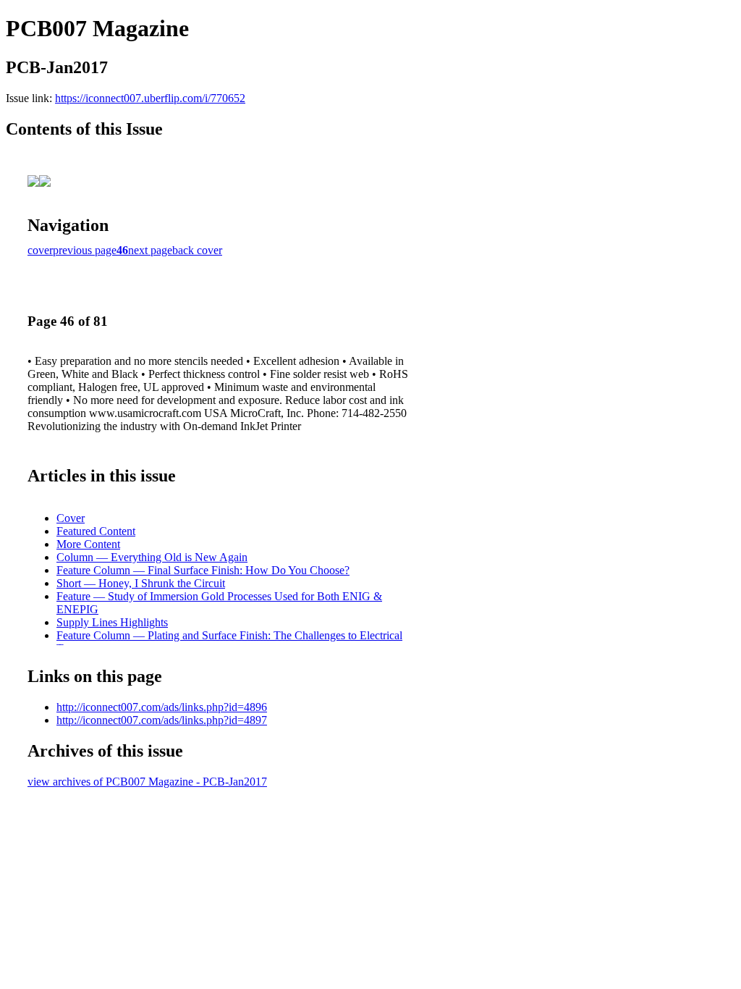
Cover (70, 518)
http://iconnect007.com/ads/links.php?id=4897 (161, 720)
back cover (197, 250)
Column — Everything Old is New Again (151, 557)
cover (40, 250)
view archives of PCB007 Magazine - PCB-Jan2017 (147, 781)
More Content (88, 544)
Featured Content (95, 531)
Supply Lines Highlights (112, 622)
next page (150, 250)
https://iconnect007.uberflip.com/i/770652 (150, 98)
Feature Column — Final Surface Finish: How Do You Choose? (203, 570)
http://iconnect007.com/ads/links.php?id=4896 (161, 707)
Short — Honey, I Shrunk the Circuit (140, 583)
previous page (85, 250)
